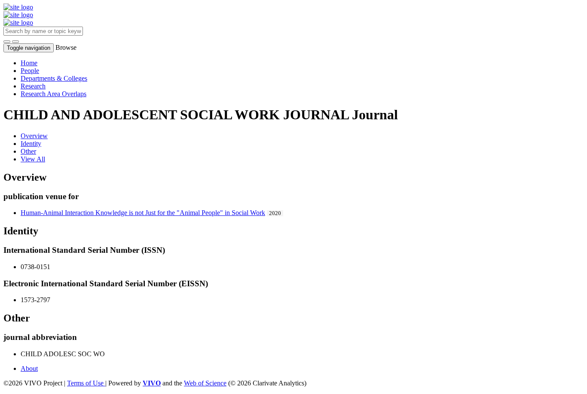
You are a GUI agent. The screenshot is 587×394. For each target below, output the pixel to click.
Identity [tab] (31, 143)
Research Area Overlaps (53, 93)
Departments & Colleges (54, 78)
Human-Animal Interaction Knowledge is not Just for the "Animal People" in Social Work (143, 212)
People (30, 70)
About (29, 368)
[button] (6, 41)
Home (29, 63)
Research (33, 86)
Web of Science (205, 383)
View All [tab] (33, 159)
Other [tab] (28, 151)
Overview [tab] (34, 135)
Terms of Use (86, 383)
